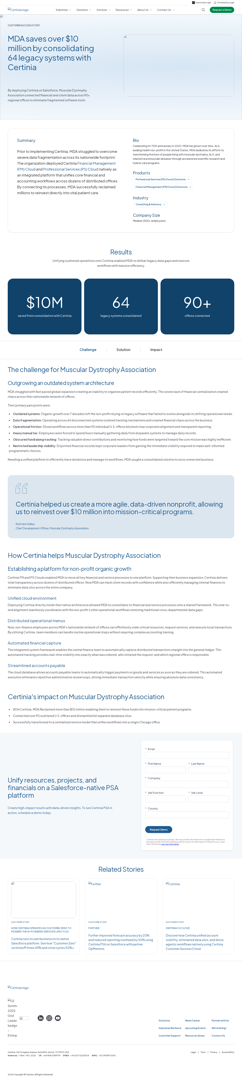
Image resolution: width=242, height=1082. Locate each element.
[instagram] (49, 1018)
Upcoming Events (195, 1028)
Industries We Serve (170, 1028)
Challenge (88, 349)
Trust (203, 1052)
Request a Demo (222, 9)
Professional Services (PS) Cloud (71, 169)
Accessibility (228, 1052)
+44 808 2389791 (51, 1055)
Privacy (213, 1052)
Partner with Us (220, 1020)
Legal (193, 1052)
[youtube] (58, 1018)
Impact (156, 349)
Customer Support (170, 1035)
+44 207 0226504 (79, 1055)
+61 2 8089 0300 (107, 1055)
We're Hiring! (219, 1028)
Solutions (164, 1020)
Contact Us (218, 1035)
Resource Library (195, 1035)
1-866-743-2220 (27, 1055)
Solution (123, 349)
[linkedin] (41, 1018)
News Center (192, 1020)
